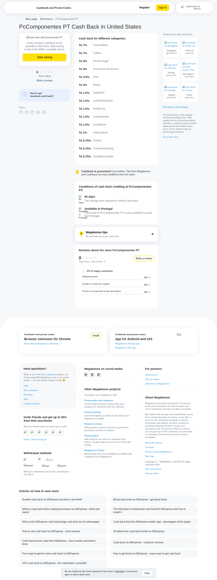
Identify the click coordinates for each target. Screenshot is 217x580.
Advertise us (151, 374)
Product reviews (93, 424)
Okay (147, 573)
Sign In (162, 7)
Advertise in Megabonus (157, 383)
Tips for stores (152, 379)
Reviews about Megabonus (158, 451)
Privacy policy (152, 473)
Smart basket (91, 435)
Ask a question (48, 374)
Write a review (144, 258)
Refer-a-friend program (35, 439)
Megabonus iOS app (125, 347)
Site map (149, 456)
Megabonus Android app (127, 343)
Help (26, 385)
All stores (28, 394)
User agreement (153, 469)
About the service (154, 443)
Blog (26, 399)
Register (144, 7)
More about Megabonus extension (41, 343)
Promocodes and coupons (98, 400)
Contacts (149, 447)
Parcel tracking (92, 412)
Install (96, 335)
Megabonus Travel (94, 450)
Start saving (44, 57)
